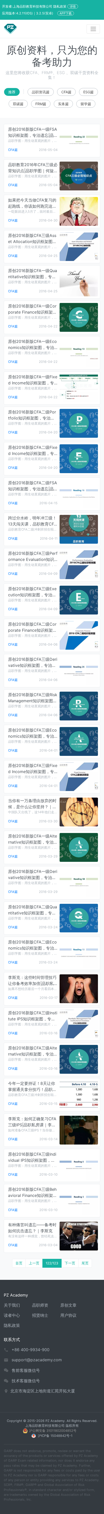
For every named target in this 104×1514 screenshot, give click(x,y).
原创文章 (68, 1305)
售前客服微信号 (26, 1370)
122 (52, 1263)
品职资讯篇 (40, 92)
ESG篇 (88, 92)
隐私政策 (12, 1325)
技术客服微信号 (26, 1380)
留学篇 (86, 104)
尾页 (85, 1263)
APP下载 (66, 13)
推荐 (11, 92)
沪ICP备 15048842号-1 (55, 1436)
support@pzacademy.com (37, 1359)
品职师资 (40, 1305)
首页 (18, 1263)
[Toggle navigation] (93, 29)
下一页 (70, 1263)
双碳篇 (18, 104)
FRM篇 (40, 104)
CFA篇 (66, 92)
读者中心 (12, 1315)
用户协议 (68, 1315)
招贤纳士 (40, 1315)
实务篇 (63, 104)
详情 (73, 6)
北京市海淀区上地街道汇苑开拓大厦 (42, 1390)
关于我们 (12, 1305)
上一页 (34, 1263)
